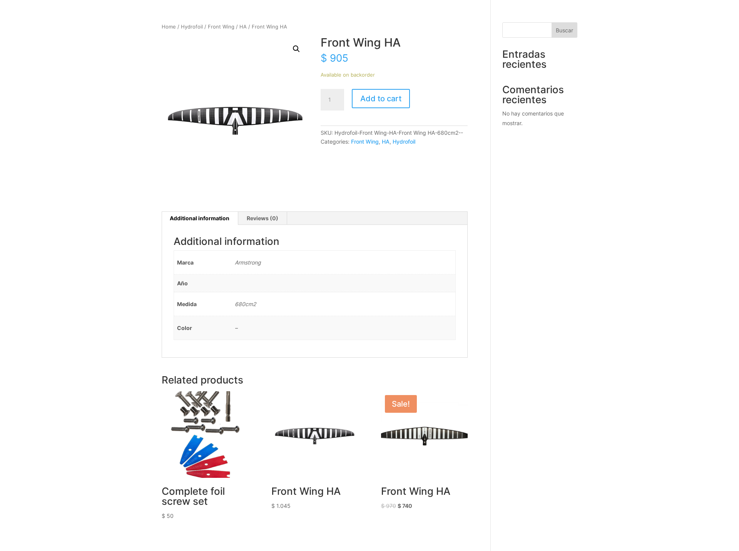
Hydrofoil (192, 27)
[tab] (199, 218)
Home (169, 27)
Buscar (564, 30)
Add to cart (380, 98)
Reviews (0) (262, 218)
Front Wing (221, 27)
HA (243, 27)
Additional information (199, 218)
